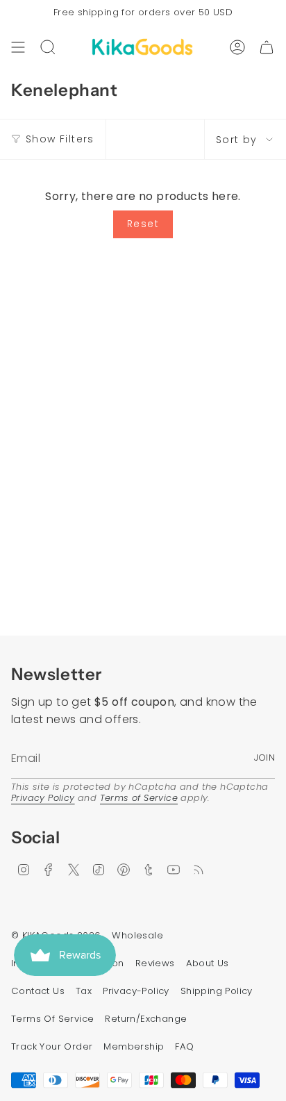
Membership (133, 1046)
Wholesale (137, 935)
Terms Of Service (52, 1018)
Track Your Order (51, 1046)
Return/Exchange (146, 1018)
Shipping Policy (216, 990)
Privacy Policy (43, 798)
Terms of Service (139, 798)
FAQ (184, 1046)
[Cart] (266, 47)
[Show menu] (18, 47)
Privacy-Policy (136, 990)
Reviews (155, 963)
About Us (207, 963)
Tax (84, 990)
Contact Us (38, 990)
